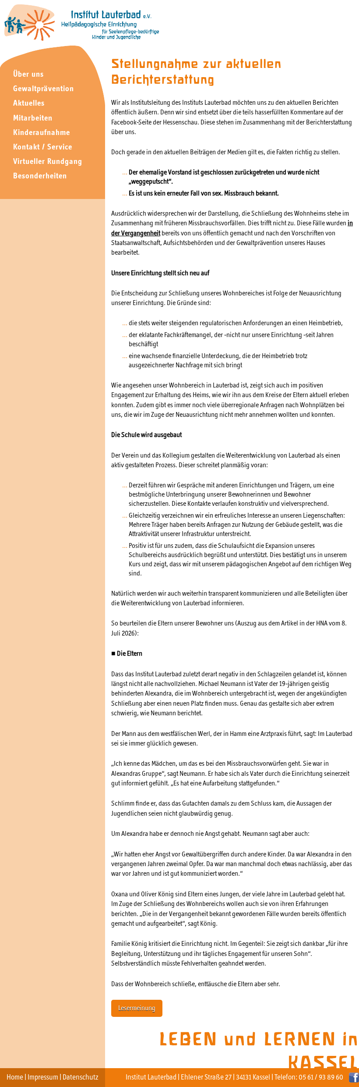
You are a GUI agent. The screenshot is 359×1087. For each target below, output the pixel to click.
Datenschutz (81, 1077)
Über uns (28, 74)
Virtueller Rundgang (47, 162)
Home (15, 1077)
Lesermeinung (136, 1008)
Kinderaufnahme (41, 133)
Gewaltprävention (43, 89)
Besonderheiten (40, 176)
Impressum (43, 1077)
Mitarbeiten (33, 118)
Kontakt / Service (42, 147)
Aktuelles (29, 103)
